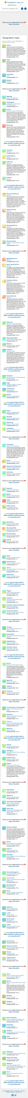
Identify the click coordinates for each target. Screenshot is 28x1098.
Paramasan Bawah (12, 611)
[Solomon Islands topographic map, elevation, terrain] (4, 833)
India (8, 635)
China (8, 76)
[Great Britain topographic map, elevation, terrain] (4, 390)
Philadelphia (10, 102)
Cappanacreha (11, 957)
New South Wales (15, 692)
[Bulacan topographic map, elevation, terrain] (4, 81)
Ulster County (22, 1032)
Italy (8, 628)
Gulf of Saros (11, 941)
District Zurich (20, 111)
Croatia (8, 850)
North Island (10, 919)
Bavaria (13, 377)
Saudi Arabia (9, 765)
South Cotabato (16, 242)
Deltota (9, 745)
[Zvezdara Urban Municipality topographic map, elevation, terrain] (4, 606)
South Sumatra (15, 599)
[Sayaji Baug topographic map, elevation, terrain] (4, 636)
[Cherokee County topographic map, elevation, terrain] (4, 648)
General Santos (11, 241)
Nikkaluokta (10, 574)
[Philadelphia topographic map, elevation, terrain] (4, 104)
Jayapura (18, 345)
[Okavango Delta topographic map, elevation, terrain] (4, 529)
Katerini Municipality (18, 724)
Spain (8, 1073)
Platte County (11, 506)
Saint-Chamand (11, 1017)
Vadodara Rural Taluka (19, 635)
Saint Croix (10, 808)
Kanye (8, 460)
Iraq (7, 791)
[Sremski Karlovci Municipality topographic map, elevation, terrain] (4, 709)
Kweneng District (12, 225)
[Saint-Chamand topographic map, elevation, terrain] (4, 1019)
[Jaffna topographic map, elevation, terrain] (4, 926)
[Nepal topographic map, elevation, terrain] (4, 65)
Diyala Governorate (13, 791)
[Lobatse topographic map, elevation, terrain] (4, 179)
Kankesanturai (11, 561)
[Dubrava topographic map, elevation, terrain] (4, 850)
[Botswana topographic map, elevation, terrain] (4, 131)
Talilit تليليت (18, 976)
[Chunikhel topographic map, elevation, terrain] (4, 857)
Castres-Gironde (12, 946)
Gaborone (10, 162)
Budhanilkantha (10, 857)
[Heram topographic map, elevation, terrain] (4, 844)
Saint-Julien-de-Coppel (17, 1020)
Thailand (9, 686)
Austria (8, 892)
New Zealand (9, 920)
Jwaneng (9, 150)
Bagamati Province (14, 856)
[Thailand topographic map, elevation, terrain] (4, 687)
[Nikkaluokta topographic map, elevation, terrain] (4, 576)
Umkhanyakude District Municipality (15, 1066)
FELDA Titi (10, 795)
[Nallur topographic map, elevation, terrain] (4, 557)
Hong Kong (10, 74)
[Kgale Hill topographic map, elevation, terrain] (4, 682)
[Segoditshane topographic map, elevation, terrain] (4, 642)
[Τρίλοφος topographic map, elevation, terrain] (4, 723)
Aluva (14, 873)
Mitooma (13, 730)
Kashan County (21, 569)
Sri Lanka (9, 557)
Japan (8, 908)
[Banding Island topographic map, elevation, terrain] (4, 886)
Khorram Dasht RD (11, 570)
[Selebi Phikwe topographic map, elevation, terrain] (4, 157)
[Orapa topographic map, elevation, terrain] (4, 501)
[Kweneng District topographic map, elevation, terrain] (4, 232)
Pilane (8, 411)
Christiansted (10, 812)
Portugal (8, 953)
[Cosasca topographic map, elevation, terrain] (4, 629)
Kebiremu (9, 728)
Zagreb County (14, 850)
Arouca (9, 952)
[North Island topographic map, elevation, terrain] (4, 920)
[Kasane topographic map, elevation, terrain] (4, 541)
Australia (9, 692)
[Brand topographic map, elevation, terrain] (4, 892)
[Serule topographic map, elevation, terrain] (4, 670)
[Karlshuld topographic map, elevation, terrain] (4, 378)
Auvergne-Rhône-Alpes (16, 982)
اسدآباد (9, 567)
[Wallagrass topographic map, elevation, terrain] (4, 1053)
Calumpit (19, 384)
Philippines (9, 81)
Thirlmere (10, 691)
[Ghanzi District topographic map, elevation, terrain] (4, 216)
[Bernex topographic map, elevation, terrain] (4, 986)
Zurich (9, 109)
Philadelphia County (11, 105)
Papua (13, 345)
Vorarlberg (13, 892)
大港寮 (8, 913)
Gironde (22, 947)
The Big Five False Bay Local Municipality (16, 1067)
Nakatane (9, 907)
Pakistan (8, 759)
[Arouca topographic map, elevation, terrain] (4, 953)
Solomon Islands (12, 827)
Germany (9, 377)
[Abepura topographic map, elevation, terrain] (4, 345)
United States (10, 103)
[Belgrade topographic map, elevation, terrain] (4, 98)
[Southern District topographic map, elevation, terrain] (4, 286)
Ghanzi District (11, 209)
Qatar (8, 1036)
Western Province (16, 752)
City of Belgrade (14, 98)
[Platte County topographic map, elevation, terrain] (4, 507)
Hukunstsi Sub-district (14, 466)
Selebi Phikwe (11, 156)
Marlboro (9, 1030)
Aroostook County (21, 1053)
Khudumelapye (11, 534)
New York (16, 1032)
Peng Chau (10, 1025)
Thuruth (19, 873)
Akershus (13, 997)
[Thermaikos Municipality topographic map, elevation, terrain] (4, 803)
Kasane (9, 539)
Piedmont (11, 628)
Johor (12, 339)
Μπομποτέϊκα (10, 878)
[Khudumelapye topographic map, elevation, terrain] (4, 535)
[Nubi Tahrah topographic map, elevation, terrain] (4, 791)
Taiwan (8, 914)
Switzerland (9, 111)
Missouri (15, 507)
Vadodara (9, 637)
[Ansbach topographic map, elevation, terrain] (4, 1003)
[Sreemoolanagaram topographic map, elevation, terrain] (4, 873)
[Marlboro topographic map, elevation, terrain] (4, 1032)
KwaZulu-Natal (16, 1065)
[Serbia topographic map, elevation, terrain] (4, 51)
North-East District (13, 194)
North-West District (13, 264)
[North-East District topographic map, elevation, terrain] (4, 200)
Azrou (8, 974)
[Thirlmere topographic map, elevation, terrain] (4, 692)
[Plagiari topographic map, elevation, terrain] (4, 593)
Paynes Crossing (12, 1057)
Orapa (8, 500)
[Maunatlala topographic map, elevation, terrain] (4, 451)
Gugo (8, 383)
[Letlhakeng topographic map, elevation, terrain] (4, 430)
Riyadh (9, 763)
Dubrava (9, 849)
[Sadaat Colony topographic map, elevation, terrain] (4, 759)
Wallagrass (10, 1052)
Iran (7, 569)
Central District (11, 296)
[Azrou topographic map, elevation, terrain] (4, 976)
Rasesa (9, 394)
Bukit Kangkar (18, 339)
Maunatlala (10, 444)
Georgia (15, 648)
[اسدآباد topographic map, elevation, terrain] (4, 569)
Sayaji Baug (10, 634)
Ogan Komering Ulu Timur (14, 600)
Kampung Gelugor (12, 338)
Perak (12, 886)
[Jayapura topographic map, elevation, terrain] (4, 356)
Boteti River (10, 522)
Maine (15, 1053)
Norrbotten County (15, 576)
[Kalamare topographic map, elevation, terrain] (4, 490)
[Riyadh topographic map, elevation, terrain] (4, 770)
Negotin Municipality (11, 717)
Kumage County (14, 908)
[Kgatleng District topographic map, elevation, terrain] (4, 260)
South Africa (9, 1065)
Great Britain (11, 389)
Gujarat (11, 635)
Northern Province (16, 557)
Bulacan (9, 80)
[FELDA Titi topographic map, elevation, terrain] (4, 797)
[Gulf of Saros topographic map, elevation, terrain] (4, 942)
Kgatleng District (12, 258)
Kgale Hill (9, 680)
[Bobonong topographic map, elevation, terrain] (4, 424)
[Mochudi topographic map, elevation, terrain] (4, 418)
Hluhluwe (9, 1063)
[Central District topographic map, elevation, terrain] (4, 302)
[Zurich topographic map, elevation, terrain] (4, 116)
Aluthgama (10, 750)
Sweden (8, 576)
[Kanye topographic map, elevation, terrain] (4, 462)
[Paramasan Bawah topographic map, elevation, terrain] (4, 612)
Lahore (17, 759)
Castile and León (14, 1073)
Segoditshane (11, 641)
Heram (9, 841)
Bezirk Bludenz (19, 892)
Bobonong (10, 422)
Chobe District (15, 541)
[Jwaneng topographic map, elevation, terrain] (4, 151)
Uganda (8, 730)
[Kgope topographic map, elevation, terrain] (4, 495)
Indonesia (9, 345)
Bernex (9, 981)
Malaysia (9, 339)
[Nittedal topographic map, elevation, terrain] (4, 997)
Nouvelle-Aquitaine (15, 947)
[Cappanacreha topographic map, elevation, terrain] (4, 959)
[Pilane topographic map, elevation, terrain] (4, 412)
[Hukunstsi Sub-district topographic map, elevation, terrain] (4, 467)
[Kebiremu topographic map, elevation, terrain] (4, 730)
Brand (8, 891)
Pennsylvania (17, 103)
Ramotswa (10, 472)
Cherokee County (12, 647)
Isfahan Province (13, 569)
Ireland (8, 959)
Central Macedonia (15, 592)
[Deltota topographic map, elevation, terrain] (4, 746)
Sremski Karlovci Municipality (16, 707)
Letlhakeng (10, 428)
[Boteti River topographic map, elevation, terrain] (4, 523)
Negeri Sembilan (15, 797)
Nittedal (9, 995)
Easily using (14, 143)
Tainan (12, 914)
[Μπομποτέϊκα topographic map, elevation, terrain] (4, 880)
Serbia (9, 45)
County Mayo (14, 959)
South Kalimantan (16, 612)
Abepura (9, 344)
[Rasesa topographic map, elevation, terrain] (4, 396)
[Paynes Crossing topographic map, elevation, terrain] (4, 1059)
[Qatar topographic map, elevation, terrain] (4, 1037)
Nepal (8, 60)
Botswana (10, 125)
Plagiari (9, 591)
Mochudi (9, 416)
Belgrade (9, 96)
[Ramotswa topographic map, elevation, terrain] (4, 473)
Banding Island (11, 885)
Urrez (8, 1072)
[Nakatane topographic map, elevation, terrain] (4, 908)
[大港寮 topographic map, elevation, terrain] (4, 914)
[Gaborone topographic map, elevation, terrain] (4, 168)
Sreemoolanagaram (13, 872)
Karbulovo (10, 714)
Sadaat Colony (11, 757)
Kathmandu (22, 856)
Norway (8, 997)
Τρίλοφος (9, 721)
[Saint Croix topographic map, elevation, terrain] (4, 811)
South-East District (16, 323)
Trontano (12, 629)
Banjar (22, 612)
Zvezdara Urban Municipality (15, 605)
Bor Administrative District (16, 716)
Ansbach (9, 1001)
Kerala (11, 873)
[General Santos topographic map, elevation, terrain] (4, 243)
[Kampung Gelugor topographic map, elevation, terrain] (4, 339)
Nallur (8, 556)
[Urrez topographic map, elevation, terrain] (4, 1074)
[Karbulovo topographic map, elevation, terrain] (4, 716)
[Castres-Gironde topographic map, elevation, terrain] (4, 947)
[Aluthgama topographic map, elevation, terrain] (4, 753)
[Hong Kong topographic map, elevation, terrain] (4, 76)
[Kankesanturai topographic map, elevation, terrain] (4, 563)
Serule (9, 663)
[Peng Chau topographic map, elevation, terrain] (4, 1026)
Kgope (8, 494)
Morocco (9, 975)
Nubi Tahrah (10, 789)
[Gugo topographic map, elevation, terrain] (4, 384)
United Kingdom (10, 390)
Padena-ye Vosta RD (15, 844)
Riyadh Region (16, 765)
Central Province (15, 746)
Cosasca (9, 627)
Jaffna (9, 925)
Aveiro (12, 953)
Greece (8, 592)
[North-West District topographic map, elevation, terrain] (4, 271)
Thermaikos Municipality (14, 801)
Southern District (12, 280)
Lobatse (9, 177)
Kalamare (9, 488)
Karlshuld (9, 376)
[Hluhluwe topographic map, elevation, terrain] (4, 1066)
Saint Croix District (15, 811)
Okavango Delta (11, 528)
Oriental (13, 975)
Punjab (13, 759)
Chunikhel (10, 854)
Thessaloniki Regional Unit (12, 593)
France (8, 947)
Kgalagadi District (16, 467)
